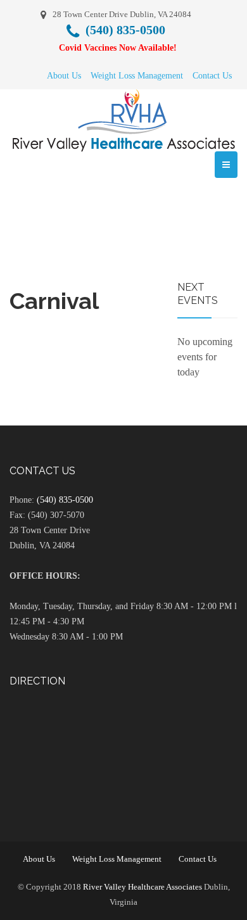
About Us (64, 75)
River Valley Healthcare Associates (142, 887)
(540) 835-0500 (65, 500)
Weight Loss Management (137, 75)
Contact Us (212, 75)
